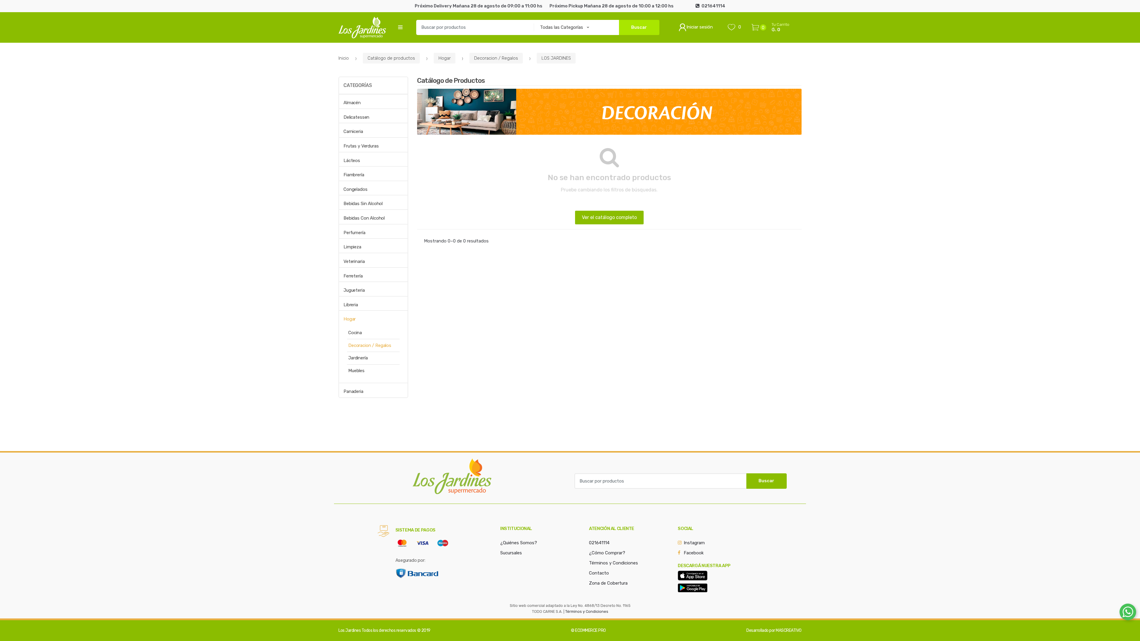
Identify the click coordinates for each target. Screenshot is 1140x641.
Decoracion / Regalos (496, 58)
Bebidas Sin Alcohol (363, 203)
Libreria (350, 304)
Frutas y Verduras (361, 146)
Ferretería (353, 276)
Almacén (352, 102)
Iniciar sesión (699, 27)
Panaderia (353, 391)
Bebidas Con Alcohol (364, 218)
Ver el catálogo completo (609, 217)
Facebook (694, 553)
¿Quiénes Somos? (518, 542)
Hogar (444, 58)
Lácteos (351, 160)
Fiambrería (353, 174)
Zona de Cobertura (608, 583)
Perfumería (354, 232)
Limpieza (352, 247)
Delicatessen (356, 117)
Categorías (357, 85)
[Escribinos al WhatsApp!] (1128, 613)
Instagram (694, 542)
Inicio (343, 58)
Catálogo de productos (391, 58)
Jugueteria (354, 290)
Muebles (356, 370)
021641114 (599, 542)
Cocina (355, 332)
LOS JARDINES (556, 58)
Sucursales (511, 553)
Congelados (355, 189)
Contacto (599, 573)
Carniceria (353, 131)
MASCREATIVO (789, 630)
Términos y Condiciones (613, 563)
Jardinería (358, 358)
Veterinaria (354, 261)
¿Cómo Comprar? (607, 553)
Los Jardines (349, 630)
